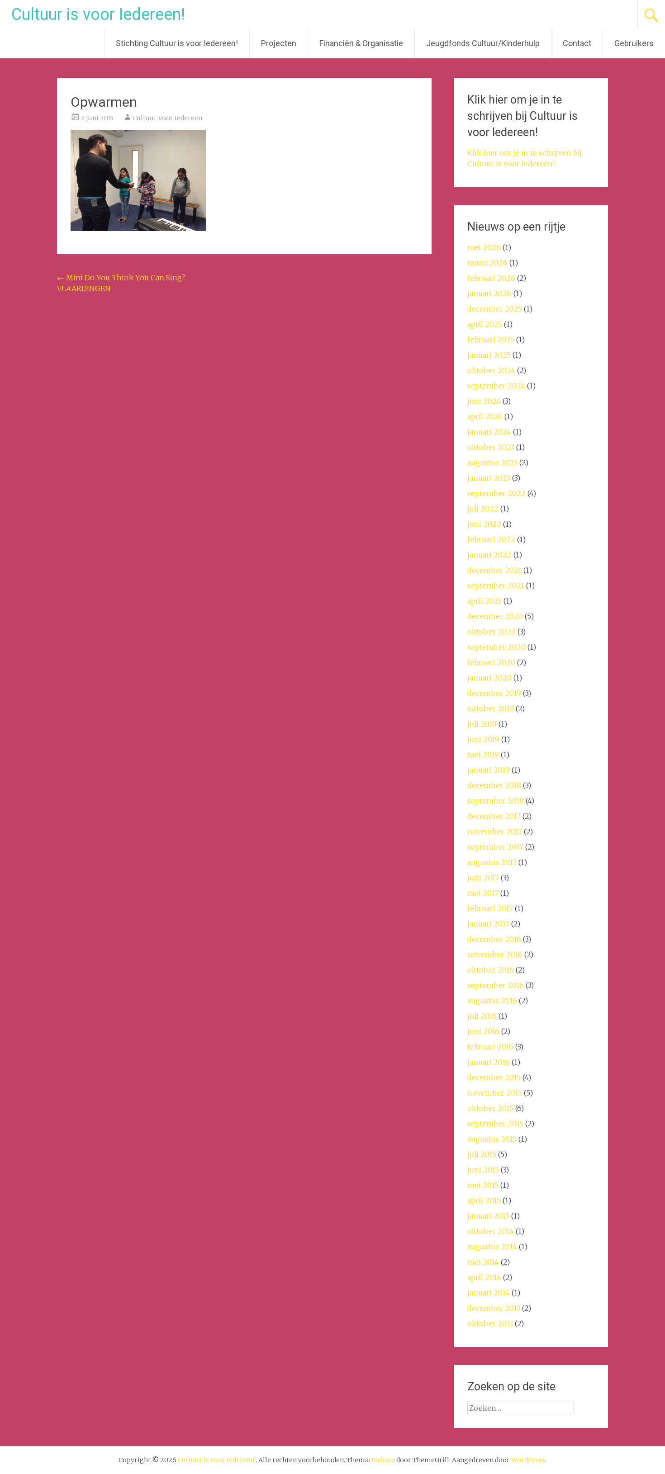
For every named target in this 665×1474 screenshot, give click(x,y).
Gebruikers (634, 43)
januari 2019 (488, 770)
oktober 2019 (490, 708)
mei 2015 (483, 1185)
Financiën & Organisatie (361, 43)
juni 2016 (483, 1031)
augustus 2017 (492, 862)
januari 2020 (489, 677)
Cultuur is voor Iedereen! (98, 14)
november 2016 (494, 954)
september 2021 (495, 585)
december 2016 (494, 939)
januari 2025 (489, 354)
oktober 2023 (490, 447)
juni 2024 (484, 401)
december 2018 (494, 785)
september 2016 (495, 985)
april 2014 (484, 1277)
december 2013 (493, 1308)
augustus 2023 (492, 462)
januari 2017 (488, 923)
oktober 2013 (490, 1323)
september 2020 (496, 647)
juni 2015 (483, 1169)
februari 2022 (491, 539)
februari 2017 (490, 908)
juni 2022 (484, 524)
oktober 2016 (490, 969)
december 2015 (494, 1077)
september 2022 (496, 493)
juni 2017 (483, 877)
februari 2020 (491, 662)
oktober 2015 (490, 1108)
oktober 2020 (491, 631)
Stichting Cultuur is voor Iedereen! (177, 43)
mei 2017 (483, 893)
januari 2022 (489, 554)
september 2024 (496, 385)
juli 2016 (482, 1015)
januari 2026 (489, 293)
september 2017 (495, 846)
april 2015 (484, 1200)
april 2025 (484, 324)
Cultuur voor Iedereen (167, 118)
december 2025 (494, 308)
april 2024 (485, 416)
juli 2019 (482, 723)
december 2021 (494, 570)
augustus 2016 (492, 1000)
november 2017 (494, 831)
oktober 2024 (491, 370)
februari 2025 (490, 339)
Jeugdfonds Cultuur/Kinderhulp (483, 43)
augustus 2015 (492, 1138)
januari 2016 (488, 1062)
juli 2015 (481, 1154)
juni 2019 (483, 739)
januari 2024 (489, 431)
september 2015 (495, 1123)
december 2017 (494, 816)
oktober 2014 (490, 1231)
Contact (577, 43)
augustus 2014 (492, 1246)
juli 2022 (483, 508)
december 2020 (495, 616)
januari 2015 (488, 1215)
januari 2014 (488, 1292)
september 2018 (495, 800)
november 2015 (494, 1092)
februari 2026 (491, 278)
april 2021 (484, 600)
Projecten (278, 43)
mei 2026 (484, 247)
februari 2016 (490, 1046)
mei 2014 (483, 1261)
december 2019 (494, 693)
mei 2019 (483, 754)
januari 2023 (488, 477)
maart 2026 (487, 262)
